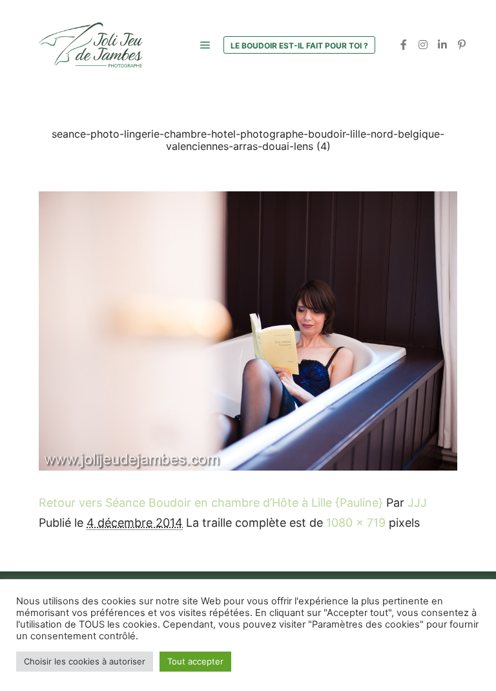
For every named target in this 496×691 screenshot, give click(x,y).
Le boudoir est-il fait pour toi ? (299, 45)
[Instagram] (423, 44)
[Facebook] (403, 44)
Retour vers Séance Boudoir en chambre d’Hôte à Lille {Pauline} (211, 502)
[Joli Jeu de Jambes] (90, 45)
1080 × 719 (356, 522)
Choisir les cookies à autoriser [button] (84, 661)
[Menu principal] (205, 45)
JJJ (417, 502)
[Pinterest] (461, 44)
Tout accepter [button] (195, 661)
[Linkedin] (442, 44)
